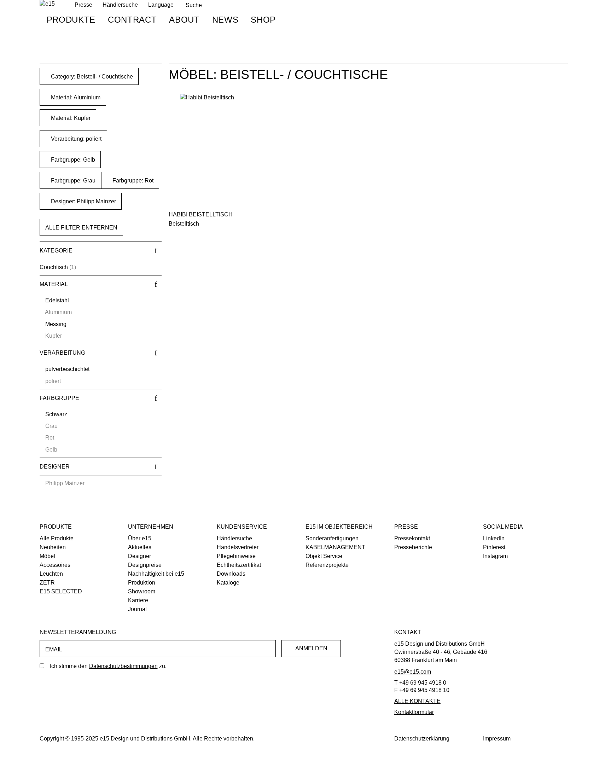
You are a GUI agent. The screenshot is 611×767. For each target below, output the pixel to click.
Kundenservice (242, 527)
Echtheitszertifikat (239, 565)
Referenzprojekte (327, 565)
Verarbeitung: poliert (75, 139)
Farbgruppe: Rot (132, 181)
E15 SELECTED (61, 591)
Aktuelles (139, 547)
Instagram (495, 556)
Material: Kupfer (70, 118)
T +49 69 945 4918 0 (420, 683)
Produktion (141, 583)
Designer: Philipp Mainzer (83, 201)
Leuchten (51, 574)
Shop (263, 19)
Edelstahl (57, 300)
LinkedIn (494, 538)
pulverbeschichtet (67, 369)
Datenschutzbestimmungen (123, 666)
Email (53, 649)
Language (161, 5)
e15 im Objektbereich (339, 527)
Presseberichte (413, 547)
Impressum (497, 739)
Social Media (503, 527)
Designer (139, 556)
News (225, 19)
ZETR (47, 583)
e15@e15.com (412, 672)
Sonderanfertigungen (332, 538)
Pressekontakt (412, 538)
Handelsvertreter (237, 547)
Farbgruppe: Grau (72, 181)
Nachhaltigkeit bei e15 (156, 574)
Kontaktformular (414, 712)
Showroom (141, 591)
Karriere (138, 600)
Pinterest (494, 547)
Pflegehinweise (236, 556)
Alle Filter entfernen (81, 228)
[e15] (47, 4)
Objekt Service (324, 556)
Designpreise (145, 565)
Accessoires (55, 565)
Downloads (231, 574)
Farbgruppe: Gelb (72, 160)
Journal (137, 609)
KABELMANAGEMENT (335, 547)
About (184, 19)
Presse (406, 527)
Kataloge (228, 583)
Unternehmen (150, 527)
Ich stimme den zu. (108, 666)
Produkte (71, 19)
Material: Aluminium (75, 97)
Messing (55, 324)
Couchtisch (54, 267)
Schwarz (56, 414)
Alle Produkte (57, 538)
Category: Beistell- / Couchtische (91, 77)
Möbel (47, 556)
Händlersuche (120, 5)
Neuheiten (53, 547)
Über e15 (139, 538)
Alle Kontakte (417, 701)
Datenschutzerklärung (421, 739)
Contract (132, 19)
